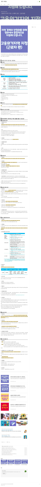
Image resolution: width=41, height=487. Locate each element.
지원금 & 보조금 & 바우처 (5, 446)
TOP (39, 484)
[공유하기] (3, 442)
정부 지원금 (4, 1)
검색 (37, 1)
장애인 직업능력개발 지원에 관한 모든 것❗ (7, 454)
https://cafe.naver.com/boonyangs (6, 428)
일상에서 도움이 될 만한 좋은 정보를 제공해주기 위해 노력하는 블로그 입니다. (11, 471)
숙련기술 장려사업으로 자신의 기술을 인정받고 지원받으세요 (9, 449)
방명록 (8, 4)
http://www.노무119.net (5, 434)
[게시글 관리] (4, 442)
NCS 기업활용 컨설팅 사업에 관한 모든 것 (6, 451)
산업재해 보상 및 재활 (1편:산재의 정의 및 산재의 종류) (8, 448)
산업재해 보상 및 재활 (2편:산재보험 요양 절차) (7, 447)
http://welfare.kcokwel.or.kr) (20, 294)
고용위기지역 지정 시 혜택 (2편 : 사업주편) (7, 450)
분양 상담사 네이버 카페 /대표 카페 (7, 430)
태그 (4, 4)
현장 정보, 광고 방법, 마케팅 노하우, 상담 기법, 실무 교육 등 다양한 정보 (11, 431)
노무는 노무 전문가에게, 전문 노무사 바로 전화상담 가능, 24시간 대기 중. (11, 436)
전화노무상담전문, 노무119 (6, 435)
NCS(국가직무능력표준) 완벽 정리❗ (6, 452)
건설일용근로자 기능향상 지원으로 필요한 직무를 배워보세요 (9, 453)
